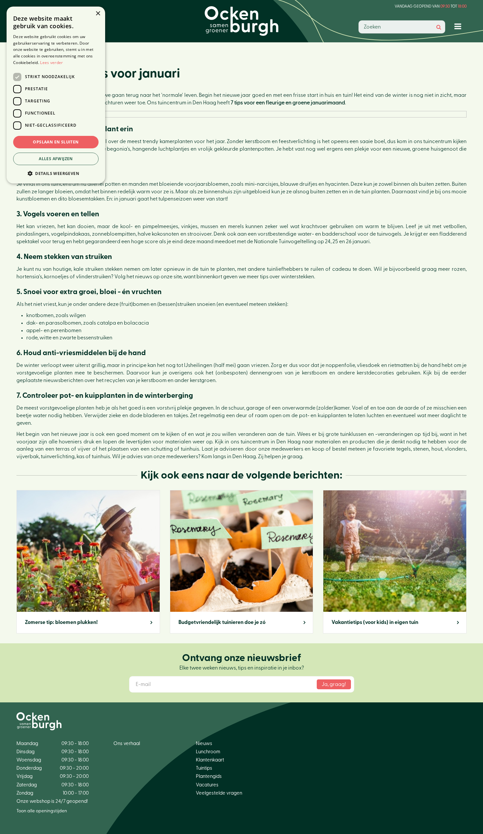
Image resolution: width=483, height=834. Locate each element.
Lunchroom (208, 751)
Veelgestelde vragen (219, 793)
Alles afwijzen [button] (56, 158)
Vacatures (207, 784)
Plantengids (209, 776)
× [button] (97, 13)
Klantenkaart (210, 760)
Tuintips (204, 768)
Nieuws (204, 743)
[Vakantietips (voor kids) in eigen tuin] (394, 561)
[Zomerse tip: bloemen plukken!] (88, 561)
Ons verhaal (126, 743)
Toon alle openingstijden (41, 811)
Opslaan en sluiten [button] (56, 142)
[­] (459, 26)
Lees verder (51, 62)
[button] (56, 173)
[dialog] (56, 95)
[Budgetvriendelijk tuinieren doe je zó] (241, 561)
